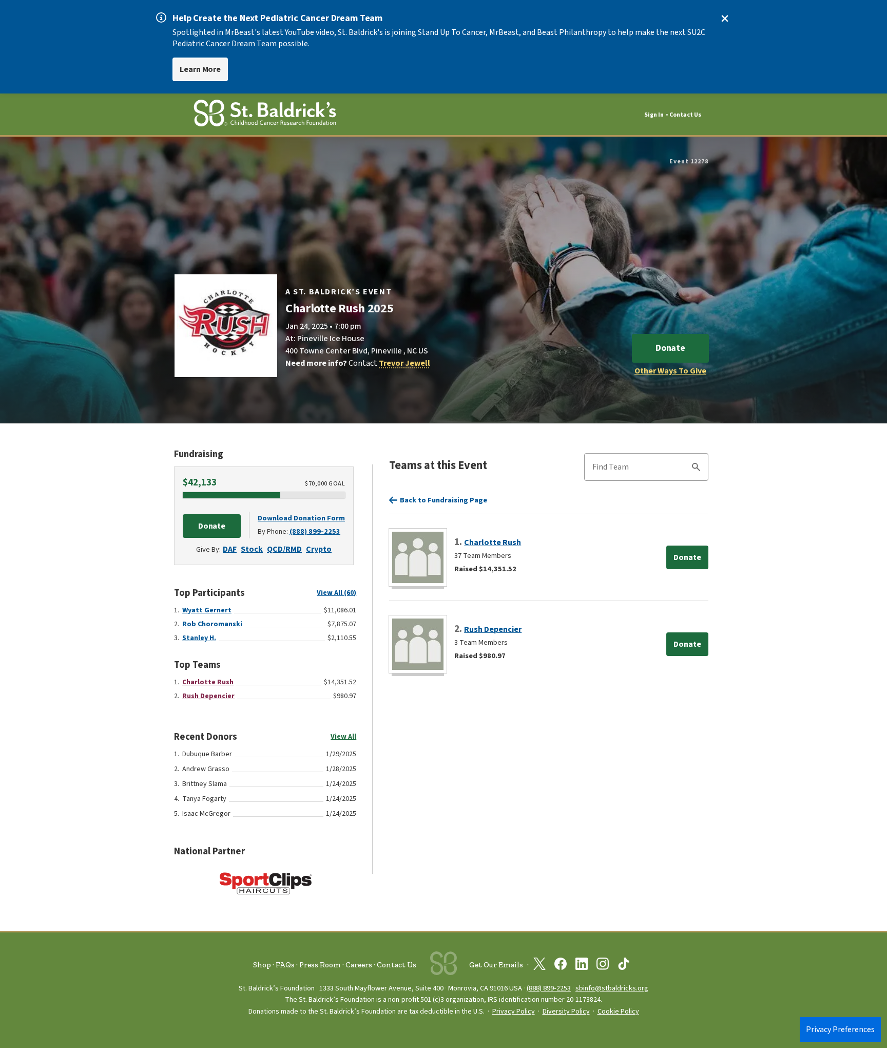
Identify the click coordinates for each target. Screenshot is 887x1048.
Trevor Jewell (404, 363)
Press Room (320, 964)
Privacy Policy (513, 1011)
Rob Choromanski (212, 624)
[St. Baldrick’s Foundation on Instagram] (602, 966)
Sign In (654, 114)
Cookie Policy (618, 1011)
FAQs (285, 964)
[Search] (696, 468)
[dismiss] (725, 18)
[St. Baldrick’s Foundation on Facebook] (560, 966)
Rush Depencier (208, 696)
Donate (670, 348)
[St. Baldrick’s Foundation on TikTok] (624, 966)
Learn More (200, 69)
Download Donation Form (301, 518)
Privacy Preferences (840, 1029)
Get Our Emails (496, 964)
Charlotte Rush (208, 682)
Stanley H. (199, 638)
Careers (358, 964)
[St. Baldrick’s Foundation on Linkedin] (581, 966)
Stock (252, 549)
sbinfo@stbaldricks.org (611, 988)
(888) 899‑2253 (549, 988)
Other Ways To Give (670, 371)
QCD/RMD (284, 549)
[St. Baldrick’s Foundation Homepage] (265, 115)
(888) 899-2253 (315, 531)
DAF (230, 549)
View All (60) (336, 593)
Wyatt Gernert (207, 610)
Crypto (319, 549)
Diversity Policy (566, 1011)
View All (343, 737)
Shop (262, 964)
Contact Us (685, 114)
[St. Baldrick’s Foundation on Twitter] (539, 966)
